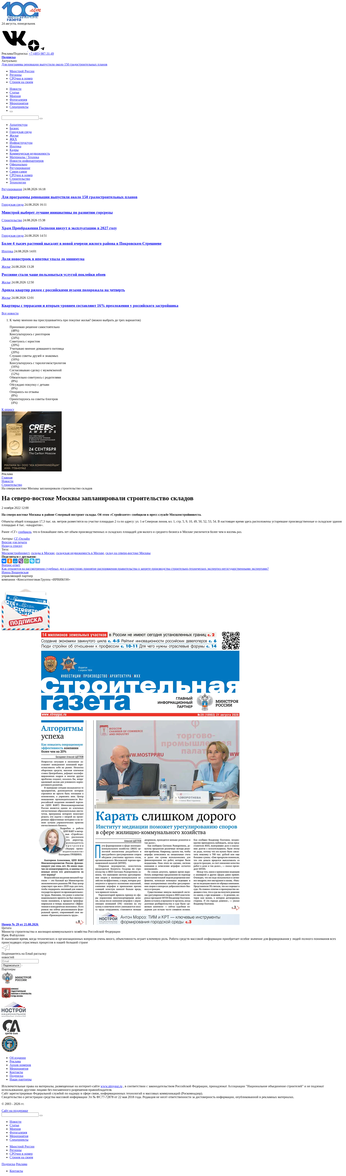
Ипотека (15, 146)
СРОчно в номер (21, 78)
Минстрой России (22, 71)
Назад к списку (12, 546)
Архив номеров (20, 1065)
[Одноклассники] (9, 561)
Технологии (18, 182)
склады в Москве (42, 553)
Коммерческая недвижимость (30, 153)
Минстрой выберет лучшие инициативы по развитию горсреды (57, 212)
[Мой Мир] (15, 561)
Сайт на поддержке (15, 1110)
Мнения (15, 1129)
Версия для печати (14, 542)
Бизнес (14, 128)
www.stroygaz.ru (111, 1086)
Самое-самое (18, 171)
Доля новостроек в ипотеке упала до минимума (43, 259)
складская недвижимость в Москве (80, 553)
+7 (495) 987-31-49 (41, 53)
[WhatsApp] (26, 561)
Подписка (16, 1075)
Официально (18, 164)
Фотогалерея (18, 1132)
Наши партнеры (21, 1079)
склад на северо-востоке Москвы (128, 553)
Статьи (14, 1125)
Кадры (14, 150)
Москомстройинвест (15, 553)
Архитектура (18, 124)
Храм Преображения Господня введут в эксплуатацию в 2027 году (59, 228)
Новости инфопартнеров (27, 160)
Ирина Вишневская (15, 572)
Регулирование (20, 168)
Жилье (14, 135)
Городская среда (21, 132)
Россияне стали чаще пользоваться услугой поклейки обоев (54, 274)
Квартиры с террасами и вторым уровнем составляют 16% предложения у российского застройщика (90, 305)
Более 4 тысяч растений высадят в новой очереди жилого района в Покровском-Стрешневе (81, 243)
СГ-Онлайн (22, 538)
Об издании (18, 1057)
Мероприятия (19, 1068)
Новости (15, 1121)
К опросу (8, 409)
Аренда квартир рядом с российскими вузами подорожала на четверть (63, 290)
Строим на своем (21, 82)
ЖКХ (13, 139)
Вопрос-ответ (11, 565)
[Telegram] (37, 561)
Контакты (16, 1072)
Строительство (20, 178)
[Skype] (32, 561)
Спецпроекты (19, 1139)
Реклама (15, 1061)
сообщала (24, 532)
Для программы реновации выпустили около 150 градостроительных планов (54, 64)
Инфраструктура (21, 142)
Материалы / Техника (24, 157)
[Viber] (20, 561)
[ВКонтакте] (4, 561)
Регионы (16, 75)
